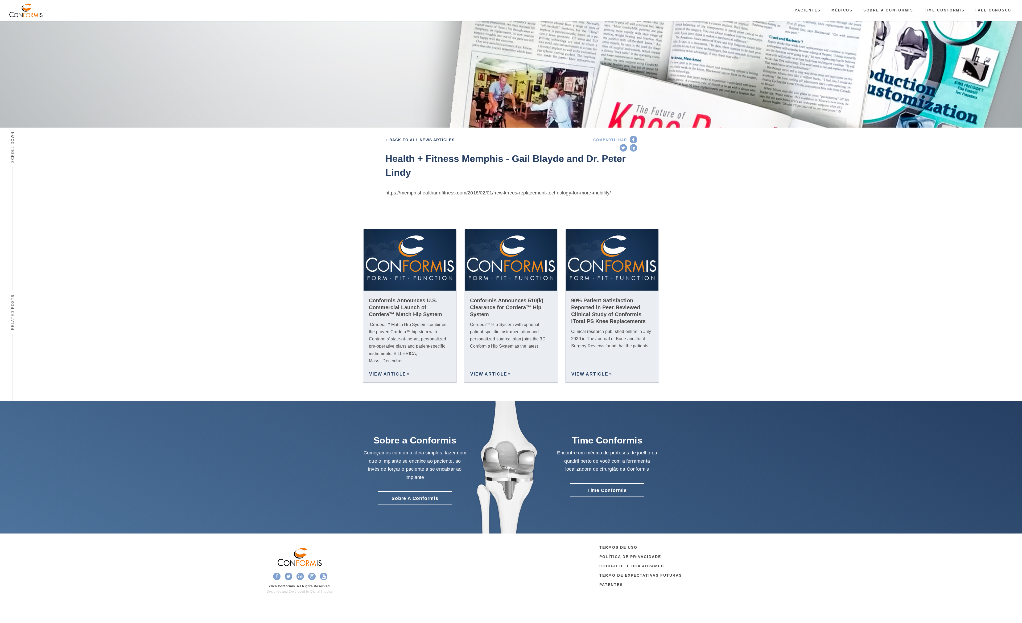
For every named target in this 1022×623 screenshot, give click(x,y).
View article (387, 374)
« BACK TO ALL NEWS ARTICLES (420, 140)
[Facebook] (633, 139)
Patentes (611, 585)
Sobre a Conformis (888, 10)
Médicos (842, 10)
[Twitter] (623, 148)
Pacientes (808, 10)
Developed (297, 591)
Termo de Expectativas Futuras (640, 575)
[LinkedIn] (633, 148)
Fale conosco (993, 10)
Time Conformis (944, 10)
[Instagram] (312, 576)
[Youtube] (323, 576)
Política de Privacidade (630, 557)
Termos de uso (618, 547)
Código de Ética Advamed (631, 566)
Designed (274, 591)
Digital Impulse (321, 591)
